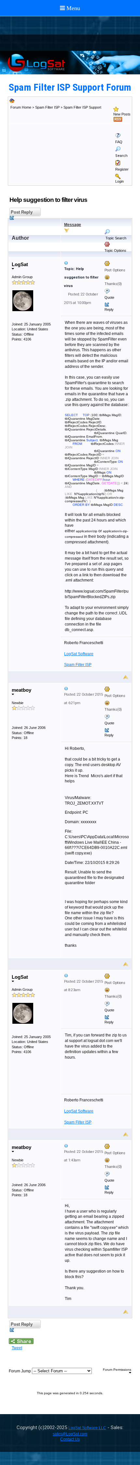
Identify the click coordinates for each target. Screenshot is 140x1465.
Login (119, 181)
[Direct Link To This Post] (96, 263)
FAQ (118, 142)
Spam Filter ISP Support (82, 107)
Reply (109, 309)
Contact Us (70, 1439)
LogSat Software (78, 654)
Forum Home (20, 107)
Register (122, 169)
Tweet (17, 1348)
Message (72, 224)
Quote (109, 297)
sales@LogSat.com (70, 1434)
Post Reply (21, 212)
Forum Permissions (117, 1369)
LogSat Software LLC (87, 1428)
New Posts (122, 114)
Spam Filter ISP (47, 107)
